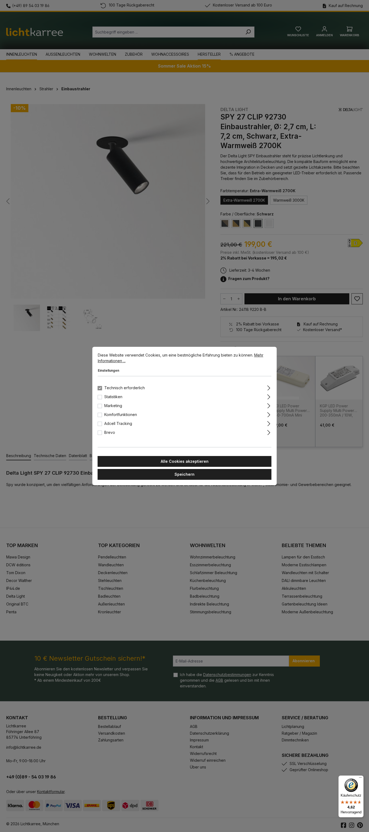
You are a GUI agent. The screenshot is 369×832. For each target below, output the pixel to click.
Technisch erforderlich (124, 387)
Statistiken (113, 396)
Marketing (113, 405)
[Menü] (360, 779)
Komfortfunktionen (120, 414)
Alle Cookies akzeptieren (185, 461)
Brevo (109, 432)
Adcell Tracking (118, 423)
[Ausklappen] (268, 387)
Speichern (184, 474)
